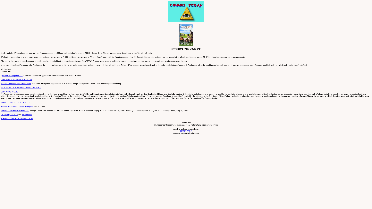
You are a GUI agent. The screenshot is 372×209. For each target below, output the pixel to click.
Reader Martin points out (12, 75)
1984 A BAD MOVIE (9, 92)
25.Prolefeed (27, 114)
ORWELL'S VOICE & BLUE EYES (15, 102)
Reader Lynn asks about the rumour (16, 84)
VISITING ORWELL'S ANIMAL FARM (17, 119)
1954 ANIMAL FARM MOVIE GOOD (16, 80)
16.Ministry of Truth (9, 114)
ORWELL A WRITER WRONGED (15, 110)
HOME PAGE (186, 131)
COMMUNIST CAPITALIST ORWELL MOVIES (21, 88)
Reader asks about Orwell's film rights (17, 106)
